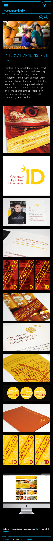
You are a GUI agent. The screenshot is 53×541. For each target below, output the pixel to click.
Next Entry (41, 17)
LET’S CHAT (28, 539)
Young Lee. (6, 531)
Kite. (36, 529)
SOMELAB (6, 539)
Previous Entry (46, 17)
